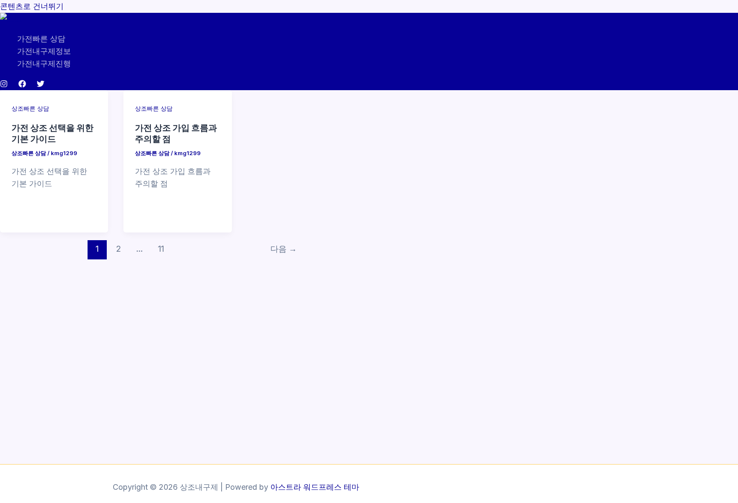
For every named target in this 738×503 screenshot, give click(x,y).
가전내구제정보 (44, 51)
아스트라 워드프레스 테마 (314, 486)
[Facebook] (22, 84)
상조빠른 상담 (30, 108)
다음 (283, 249)
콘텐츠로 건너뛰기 (32, 6)
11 (161, 249)
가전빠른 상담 (41, 38)
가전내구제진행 (44, 63)
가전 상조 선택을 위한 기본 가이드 (53, 133)
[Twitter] (40, 84)
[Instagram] (4, 84)
